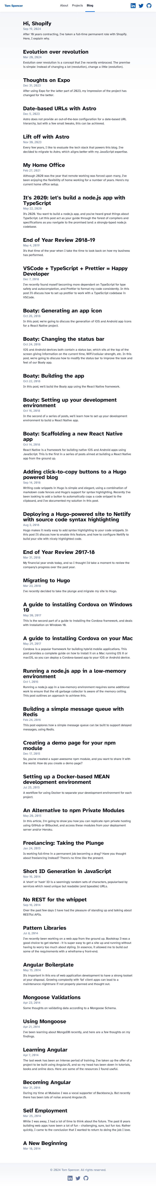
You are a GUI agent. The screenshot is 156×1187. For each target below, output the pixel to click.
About (64, 5)
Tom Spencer (14, 5)
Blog (90, 5)
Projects (77, 5)
